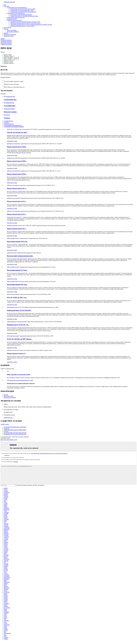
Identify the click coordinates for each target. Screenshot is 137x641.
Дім (5, 4)
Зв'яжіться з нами (8, 36)
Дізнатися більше (5, 77)
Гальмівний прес (9, 105)
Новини (6, 33)
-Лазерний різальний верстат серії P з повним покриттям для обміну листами (31, 24)
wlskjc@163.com (8, 417)
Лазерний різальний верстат (14, 20)
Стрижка (7, 118)
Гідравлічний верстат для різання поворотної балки (24, 16)
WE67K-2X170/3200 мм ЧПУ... (17, 132)
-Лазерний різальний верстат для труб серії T (22, 26)
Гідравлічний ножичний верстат (16, 13)
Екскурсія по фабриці (13, 31)
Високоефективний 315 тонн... (17, 270)
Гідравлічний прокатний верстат (16, 17)
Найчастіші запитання (10, 34)
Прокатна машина (10, 112)
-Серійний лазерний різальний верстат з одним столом (25, 21)
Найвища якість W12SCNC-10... (18, 325)
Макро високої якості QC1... (17, 188)
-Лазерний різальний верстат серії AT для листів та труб (25, 23)
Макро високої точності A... (16, 353)
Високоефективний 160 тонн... (17, 284)
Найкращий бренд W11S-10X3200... (19, 310)
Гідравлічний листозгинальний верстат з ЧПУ (22, 9)
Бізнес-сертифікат (12, 30)
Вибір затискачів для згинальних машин (18, 374)
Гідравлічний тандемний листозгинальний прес (23, 11)
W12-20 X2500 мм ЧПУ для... (17, 297)
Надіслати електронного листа (9, 439)
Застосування (7, 27)
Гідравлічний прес (12, 19)
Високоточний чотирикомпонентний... (20, 256)
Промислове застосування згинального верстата (21, 383)
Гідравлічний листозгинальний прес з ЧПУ (22, 10)
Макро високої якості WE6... (17, 147)
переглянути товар (12, 141)
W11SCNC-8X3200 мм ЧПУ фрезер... (19, 339)
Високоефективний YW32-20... (17, 241)
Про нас (6, 28)
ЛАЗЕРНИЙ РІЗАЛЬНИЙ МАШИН (14, 126)
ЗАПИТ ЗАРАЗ (5, 424)
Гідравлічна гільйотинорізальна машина (21, 14)
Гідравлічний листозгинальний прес (17, 7)
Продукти (6, 6)
